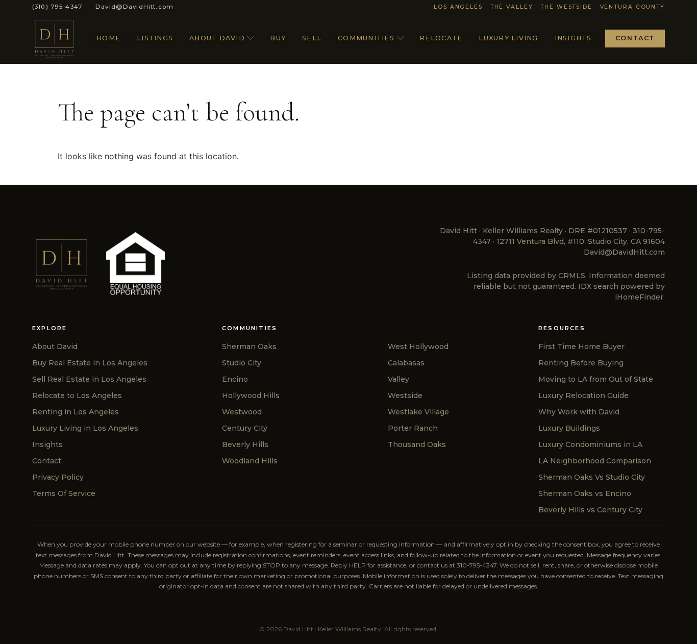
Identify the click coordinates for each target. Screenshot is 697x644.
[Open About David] (250, 38)
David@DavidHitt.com (624, 252)
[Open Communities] (400, 38)
